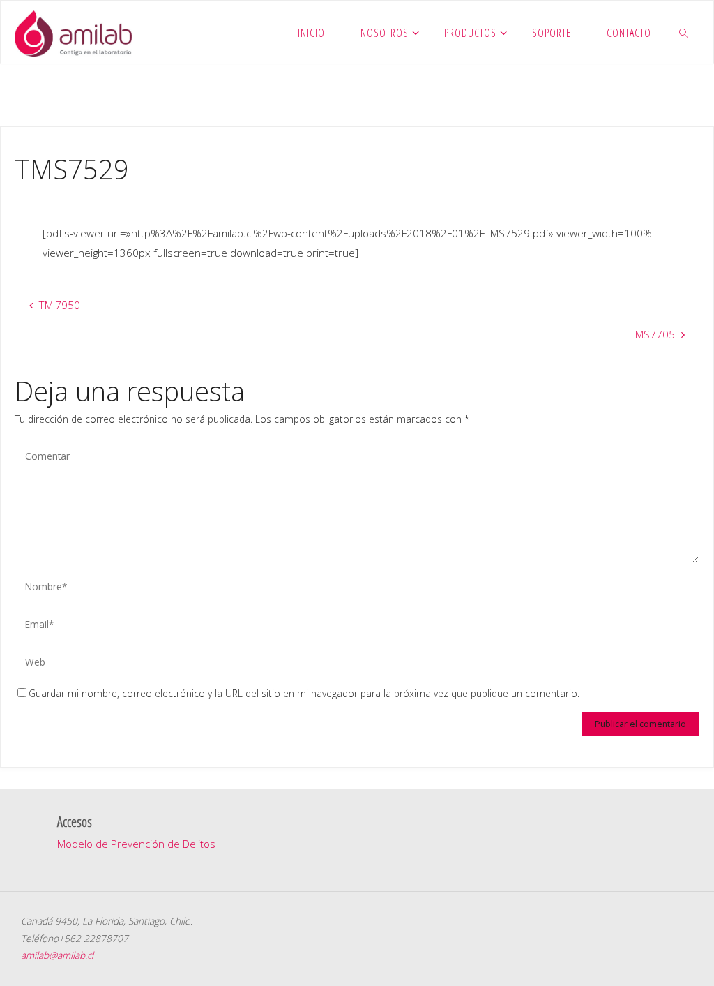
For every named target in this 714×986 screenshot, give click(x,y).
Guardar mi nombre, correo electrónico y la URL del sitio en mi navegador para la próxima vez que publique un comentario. (304, 693)
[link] (684, 32)
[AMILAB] (73, 32)
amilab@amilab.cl (57, 955)
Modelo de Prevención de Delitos (136, 844)
